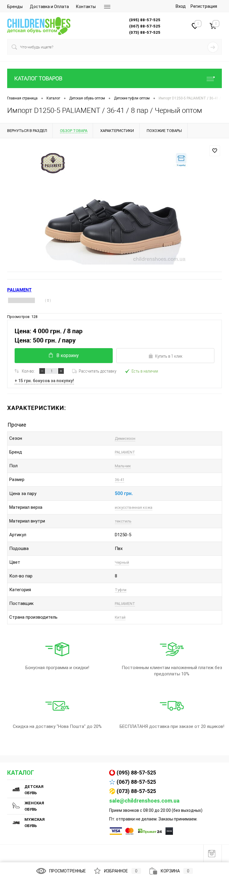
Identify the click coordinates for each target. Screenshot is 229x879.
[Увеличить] (114, 209)
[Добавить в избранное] (214, 150)
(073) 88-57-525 (136, 791)
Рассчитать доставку (97, 371)
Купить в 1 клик (168, 356)
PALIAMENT (125, 452)
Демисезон (125, 438)
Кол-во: (28, 371)
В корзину (67, 355)
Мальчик (123, 466)
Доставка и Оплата (49, 6)
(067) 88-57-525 (136, 782)
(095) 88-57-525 (136, 772)
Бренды (15, 6)
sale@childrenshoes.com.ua (144, 800)
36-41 (119, 479)
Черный (122, 562)
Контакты (86, 6)
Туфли (120, 590)
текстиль (123, 521)
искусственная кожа (133, 507)
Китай (120, 617)
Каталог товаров (38, 78)
